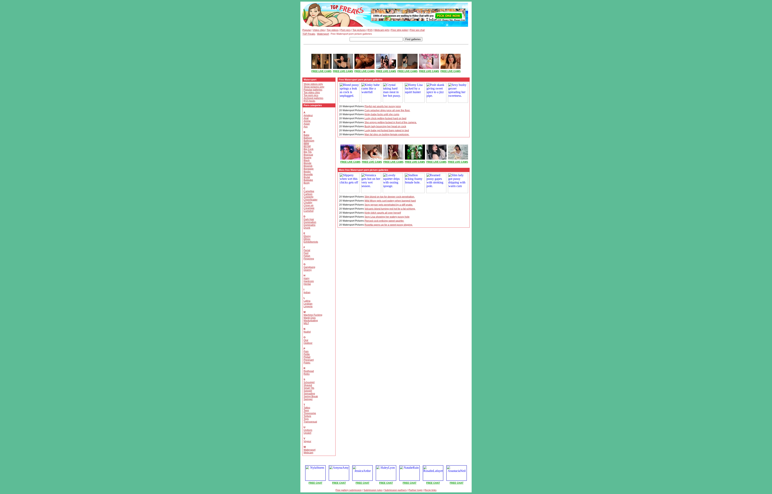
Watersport (323, 34)
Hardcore (309, 281)
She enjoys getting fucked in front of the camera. (390, 122)
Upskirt (307, 433)
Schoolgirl (309, 382)
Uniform (308, 430)
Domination (310, 222)
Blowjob (308, 166)
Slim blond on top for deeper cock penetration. (389, 196)
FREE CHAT (315, 483)
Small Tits (309, 388)
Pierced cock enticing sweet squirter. (384, 220)
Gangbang (309, 267)
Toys (306, 419)
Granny (308, 270)
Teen (306, 410)
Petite (307, 354)
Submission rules (372, 490)
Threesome (310, 413)
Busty (307, 182)
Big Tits (308, 152)
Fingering (309, 258)
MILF (306, 323)
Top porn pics (311, 95)
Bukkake (308, 180)
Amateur (308, 115)
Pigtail (307, 357)
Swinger (308, 399)
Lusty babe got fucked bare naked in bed (386, 130)
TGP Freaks (308, 34)
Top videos (333, 30)
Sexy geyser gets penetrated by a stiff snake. (388, 204)
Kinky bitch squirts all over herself (382, 212)
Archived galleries (313, 98)
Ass (306, 126)
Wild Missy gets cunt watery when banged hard (390, 200)
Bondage (309, 168)
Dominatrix (309, 225)
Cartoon (308, 194)
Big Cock (308, 149)
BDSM (307, 146)
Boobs (307, 171)
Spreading (309, 393)
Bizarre (307, 157)
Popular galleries (313, 89)
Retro (307, 374)
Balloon (308, 137)
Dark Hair (309, 219)
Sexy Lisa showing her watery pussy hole (387, 216)
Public (307, 362)
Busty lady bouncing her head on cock (385, 126)
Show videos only (313, 84)
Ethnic (307, 239)
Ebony (307, 236)
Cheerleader (310, 199)
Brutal (307, 177)
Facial (307, 250)
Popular (306, 30)
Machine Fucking (313, 315)
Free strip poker (399, 30)
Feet (306, 253)
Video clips (319, 30)
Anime (307, 121)
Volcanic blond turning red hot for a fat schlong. (390, 208)
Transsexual (310, 421)
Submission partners (395, 490)
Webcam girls (381, 30)
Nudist (307, 331)
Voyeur (307, 441)
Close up (308, 205)
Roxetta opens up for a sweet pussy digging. (388, 224)
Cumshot (308, 211)
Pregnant (309, 360)
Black (307, 160)
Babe (306, 135)
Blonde (307, 163)
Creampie (309, 208)
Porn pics (345, 30)
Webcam (308, 452)
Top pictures (359, 30)
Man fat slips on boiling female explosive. (386, 134)
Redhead (309, 371)
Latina (307, 300)
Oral (306, 340)
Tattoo (307, 407)
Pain (306, 351)
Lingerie (308, 306)
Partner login (416, 490)
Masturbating (311, 320)
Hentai (307, 284)
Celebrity (308, 197)
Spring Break (311, 396)
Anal (306, 118)
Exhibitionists (311, 241)
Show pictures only (314, 87)
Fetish (307, 256)
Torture (307, 416)
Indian (307, 292)
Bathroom (309, 140)
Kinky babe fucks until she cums (381, 114)
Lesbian (308, 303)
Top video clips (312, 92)
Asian (307, 123)
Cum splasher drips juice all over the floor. (387, 110)
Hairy (306, 278)
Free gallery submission (349, 490)
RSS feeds (309, 101)
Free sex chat (417, 30)
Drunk (307, 227)
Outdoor (308, 343)
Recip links (430, 490)
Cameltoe (309, 191)
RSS (370, 30)
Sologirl (308, 390)
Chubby (308, 202)
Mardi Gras (310, 317)
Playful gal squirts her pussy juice (382, 106)
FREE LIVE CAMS (321, 71)
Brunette (308, 174)
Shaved (308, 385)
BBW (306, 143)
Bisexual (308, 154)
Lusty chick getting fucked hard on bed (385, 118)
